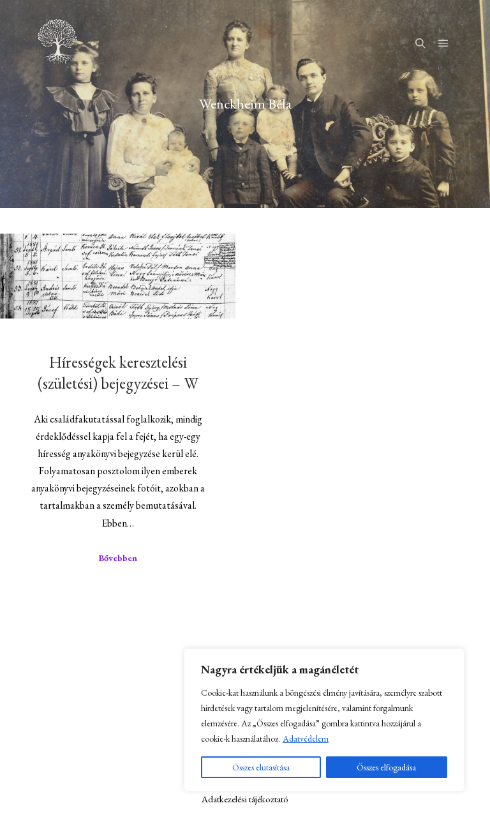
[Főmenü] (443, 41)
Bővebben (118, 558)
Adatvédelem (306, 738)
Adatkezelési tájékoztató (245, 799)
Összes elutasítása (261, 767)
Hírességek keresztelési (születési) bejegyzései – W (118, 372)
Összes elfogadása (386, 767)
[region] (324, 719)
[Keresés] (420, 41)
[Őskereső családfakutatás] (57, 41)
